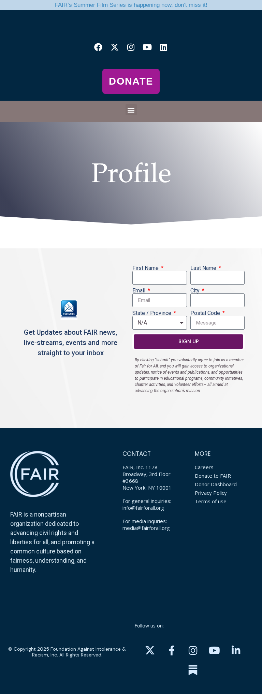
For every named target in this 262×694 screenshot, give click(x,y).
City (195, 290)
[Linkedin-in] (236, 651)
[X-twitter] (114, 47)
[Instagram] (131, 47)
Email (139, 290)
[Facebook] (98, 47)
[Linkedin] (164, 47)
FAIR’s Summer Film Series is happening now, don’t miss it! (131, 5)
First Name (146, 268)
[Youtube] (147, 47)
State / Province (152, 313)
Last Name (204, 268)
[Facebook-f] (171, 651)
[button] (131, 109)
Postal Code (205, 313)
